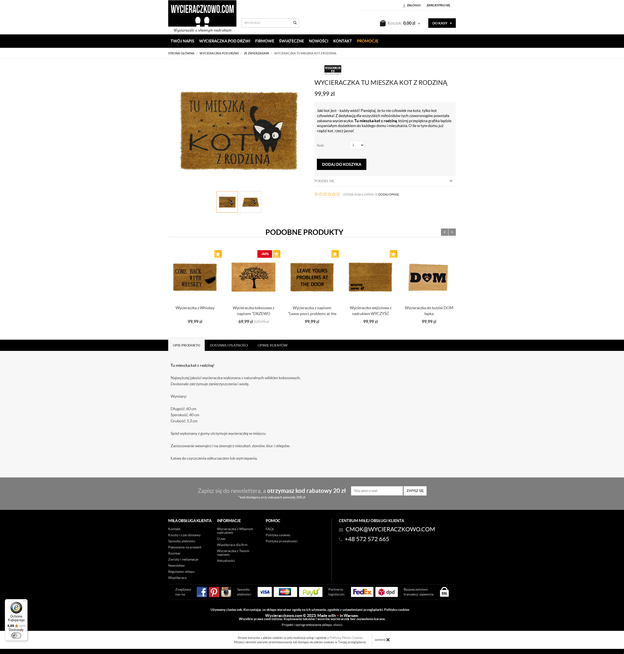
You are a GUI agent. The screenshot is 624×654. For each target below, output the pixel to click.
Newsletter (176, 565)
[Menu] (25, 602)
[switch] (16, 635)
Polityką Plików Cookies (346, 638)
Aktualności (226, 561)
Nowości (318, 41)
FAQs (270, 529)
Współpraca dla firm (232, 545)
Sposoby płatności (181, 541)
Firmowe (264, 41)
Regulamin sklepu (181, 572)
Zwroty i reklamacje (183, 559)
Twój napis (182, 41)
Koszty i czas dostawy (184, 535)
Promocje (367, 41)
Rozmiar (174, 553)
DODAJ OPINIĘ (388, 194)
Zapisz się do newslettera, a (272, 493)
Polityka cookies (278, 535)
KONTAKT (342, 41)
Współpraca (177, 578)
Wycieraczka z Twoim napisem (233, 552)
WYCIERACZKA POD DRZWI (224, 41)
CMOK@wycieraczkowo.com (390, 529)
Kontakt (174, 529)
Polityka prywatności (282, 541)
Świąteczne (291, 41)
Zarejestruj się (438, 5)
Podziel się (324, 181)
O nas (221, 539)
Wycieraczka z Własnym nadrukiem (235, 531)
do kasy (440, 23)
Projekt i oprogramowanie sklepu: (312, 625)
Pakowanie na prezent (184, 547)
